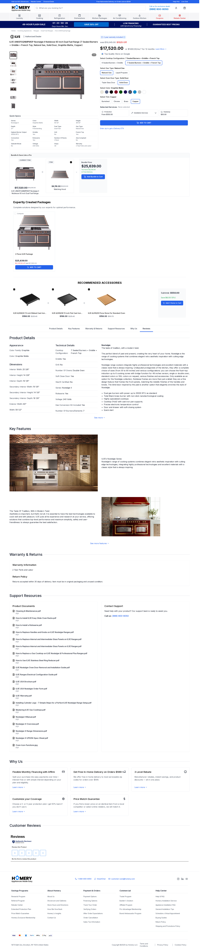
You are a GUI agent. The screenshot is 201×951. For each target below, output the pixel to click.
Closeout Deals (48, 1)
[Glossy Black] (111, 92)
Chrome (117, 101)
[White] (144, 92)
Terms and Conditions (144, 945)
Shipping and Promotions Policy (168, 926)
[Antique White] (102, 92)
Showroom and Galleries (56, 901)
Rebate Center (36, 1)
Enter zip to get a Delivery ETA (112, 128)
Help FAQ (176, 1)
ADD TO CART (145, 123)
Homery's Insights (54, 913)
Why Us (133, 328)
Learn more (17, 787)
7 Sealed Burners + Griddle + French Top (144, 63)
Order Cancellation (90, 918)
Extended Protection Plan (21, 909)
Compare (20, 213)
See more (98, 417)
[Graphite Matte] (130, 92)
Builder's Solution (126, 901)
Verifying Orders (89, 909)
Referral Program (18, 901)
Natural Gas (107, 73)
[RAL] (135, 92)
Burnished (105, 101)
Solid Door (123, 83)
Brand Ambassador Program (130, 913)
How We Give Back (54, 909)
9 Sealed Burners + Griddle (112, 63)
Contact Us (51, 918)
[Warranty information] (124, 37)
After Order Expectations (93, 913)
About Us (50, 896)
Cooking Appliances (25, 31)
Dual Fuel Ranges (47, 31)
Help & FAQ (160, 896)
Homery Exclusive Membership (23, 918)
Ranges (36, 31)
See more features (98, 543)
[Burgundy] (116, 92)
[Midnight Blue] (125, 92)
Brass (126, 101)
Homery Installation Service (166, 901)
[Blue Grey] (107, 92)
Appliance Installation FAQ (165, 905)
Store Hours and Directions (57, 905)
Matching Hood (60, 189)
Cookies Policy (180, 945)
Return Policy (161, 922)
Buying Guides (161, 918)
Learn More (159, 49)
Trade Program (125, 896)
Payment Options (90, 896)
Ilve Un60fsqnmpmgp (62, 31)
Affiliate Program (126, 905)
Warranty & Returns (93, 328)
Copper (135, 101)
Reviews (146, 328)
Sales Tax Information (91, 922)
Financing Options (90, 901)
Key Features (74, 328)
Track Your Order (90, 905)
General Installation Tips (165, 909)
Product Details (56, 328)
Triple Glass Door (108, 83)
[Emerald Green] (121, 92)
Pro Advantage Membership (130, 909)
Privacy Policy (162, 945)
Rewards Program (18, 896)
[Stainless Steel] (139, 92)
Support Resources (116, 328)
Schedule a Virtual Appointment (168, 913)
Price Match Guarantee (20, 913)
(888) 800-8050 (120, 616)
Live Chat (184, 1)
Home (13, 31)
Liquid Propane (122, 73)
